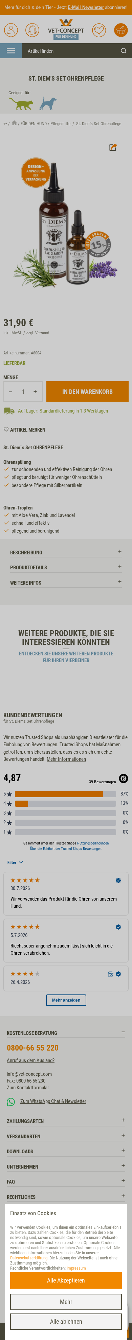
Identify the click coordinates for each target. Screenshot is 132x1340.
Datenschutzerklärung (28, 1257)
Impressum (76, 1268)
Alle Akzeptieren (66, 1280)
